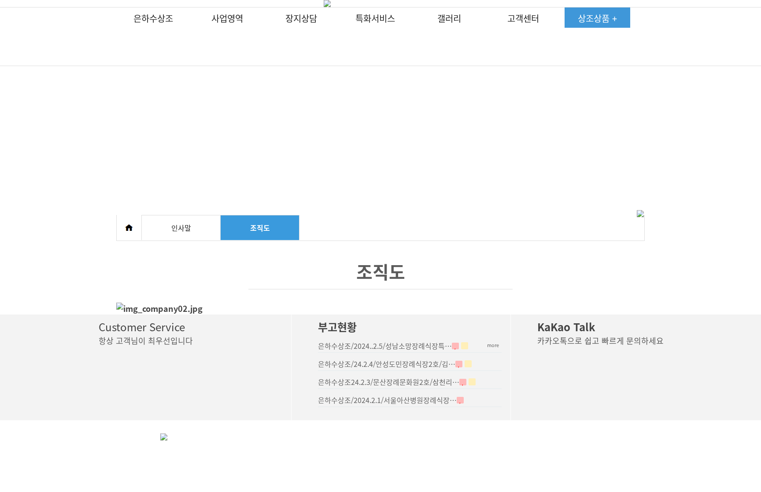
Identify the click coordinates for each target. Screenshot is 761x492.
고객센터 (523, 18)
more (493, 345)
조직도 (260, 227)
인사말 (181, 227)
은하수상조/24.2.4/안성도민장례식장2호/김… (386, 364)
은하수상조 (153, 18)
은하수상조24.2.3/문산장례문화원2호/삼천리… (388, 382)
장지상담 (301, 18)
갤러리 (449, 18)
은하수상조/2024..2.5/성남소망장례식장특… (385, 345)
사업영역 (227, 18)
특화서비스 (375, 18)
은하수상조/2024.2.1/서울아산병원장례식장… (387, 400)
